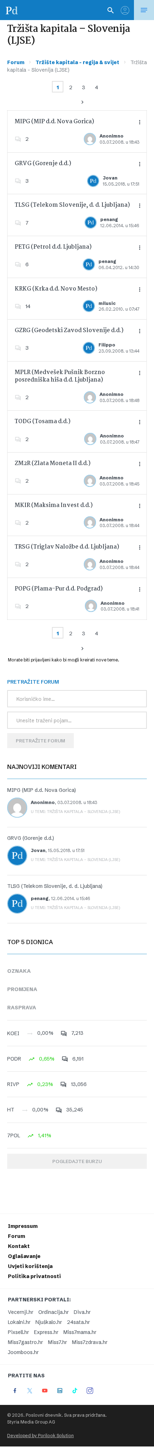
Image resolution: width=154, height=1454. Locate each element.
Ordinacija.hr (53, 1312)
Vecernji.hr (20, 1312)
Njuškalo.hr (48, 1322)
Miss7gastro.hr (25, 1342)
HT (10, 1109)
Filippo (106, 345)
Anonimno (112, 136)
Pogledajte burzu (77, 1161)
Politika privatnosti (34, 1276)
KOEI (13, 1033)
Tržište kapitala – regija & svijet (77, 62)
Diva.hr (82, 1312)
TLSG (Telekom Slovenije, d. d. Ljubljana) (72, 205)
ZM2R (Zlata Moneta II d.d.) (53, 463)
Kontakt (19, 1246)
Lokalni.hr (19, 1322)
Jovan (110, 178)
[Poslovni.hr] (12, 10)
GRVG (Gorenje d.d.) (43, 163)
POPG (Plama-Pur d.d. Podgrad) (59, 588)
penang (109, 219)
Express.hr (46, 1332)
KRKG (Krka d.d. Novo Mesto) (56, 288)
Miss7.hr (57, 1342)
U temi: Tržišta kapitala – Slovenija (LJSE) (75, 811)
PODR (14, 1059)
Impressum (23, 1226)
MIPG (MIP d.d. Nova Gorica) (54, 121)
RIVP (13, 1084)
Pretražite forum (40, 740)
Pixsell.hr (18, 1332)
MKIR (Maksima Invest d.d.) (54, 505)
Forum (15, 62)
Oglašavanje (24, 1256)
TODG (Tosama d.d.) (43, 421)
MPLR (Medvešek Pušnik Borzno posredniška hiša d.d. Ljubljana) (60, 376)
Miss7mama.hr (79, 1332)
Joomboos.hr (23, 1352)
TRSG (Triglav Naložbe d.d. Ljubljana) (67, 546)
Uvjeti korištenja (30, 1266)
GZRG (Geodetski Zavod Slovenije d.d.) (69, 330)
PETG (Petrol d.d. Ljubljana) (53, 247)
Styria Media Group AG (31, 1422)
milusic (107, 303)
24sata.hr (78, 1322)
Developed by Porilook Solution (40, 1435)
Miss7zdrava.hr (89, 1342)
